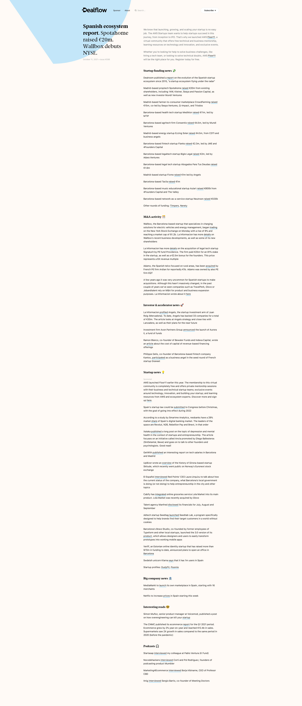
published (156, 431)
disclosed (173, 504)
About (127, 10)
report (170, 77)
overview (167, 463)
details (207, 234)
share (154, 421)
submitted (179, 407)
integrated (160, 494)
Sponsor (116, 10)
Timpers (174, 205)
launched (174, 515)
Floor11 (211, 37)
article (150, 343)
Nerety (183, 205)
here (188, 294)
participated (158, 357)
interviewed (161, 476)
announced (189, 329)
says (171, 560)
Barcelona (148, 553)
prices (166, 595)
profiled (164, 312)
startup (186, 617)
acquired (210, 266)
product (147, 536)
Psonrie (175, 567)
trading (213, 227)
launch (162, 585)
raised (185, 88)
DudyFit (165, 567)
